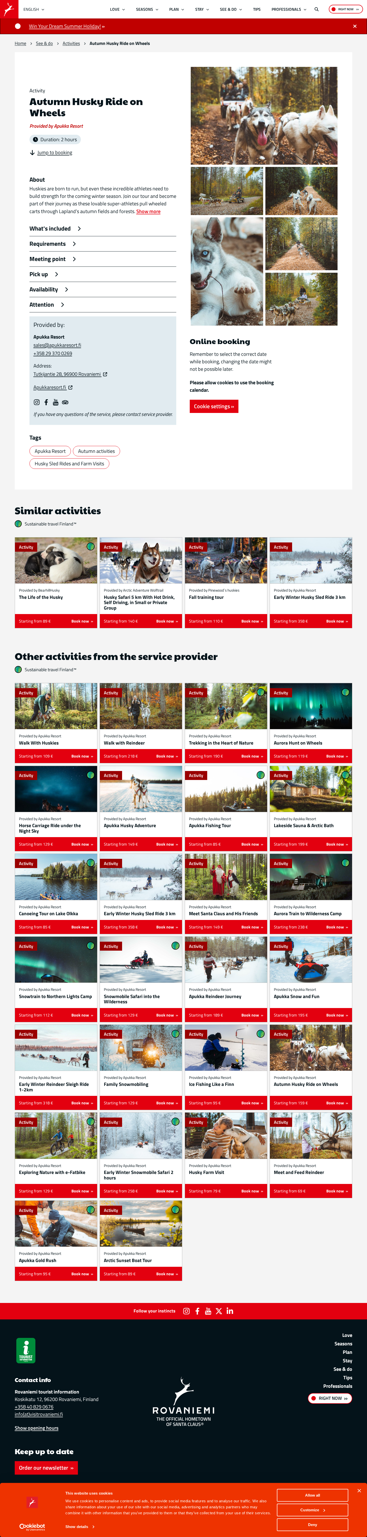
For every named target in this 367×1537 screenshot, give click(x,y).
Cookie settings (212, 406)
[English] (42, 9)
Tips (257, 9)
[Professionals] (305, 9)
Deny (312, 1525)
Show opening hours (36, 1428)
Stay (199, 9)
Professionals (286, 9)
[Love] (123, 9)
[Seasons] (157, 9)
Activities (71, 43)
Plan (174, 9)
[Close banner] (359, 1490)
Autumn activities (96, 451)
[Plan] (183, 9)
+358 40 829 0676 (34, 1406)
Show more (148, 211)
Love (115, 9)
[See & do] (240, 9)
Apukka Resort (50, 451)
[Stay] (207, 9)
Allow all (312, 1495)
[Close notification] (355, 26)
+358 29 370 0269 (52, 353)
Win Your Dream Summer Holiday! (65, 26)
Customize (309, 1510)
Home (20, 43)
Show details (76, 1527)
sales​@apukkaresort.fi (57, 345)
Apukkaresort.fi (50, 387)
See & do (228, 9)
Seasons (144, 9)
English (31, 9)
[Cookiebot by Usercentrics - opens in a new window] (32, 1527)
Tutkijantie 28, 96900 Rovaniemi (67, 374)
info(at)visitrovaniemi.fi (39, 1414)
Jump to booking (54, 152)
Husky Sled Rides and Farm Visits (69, 463)
